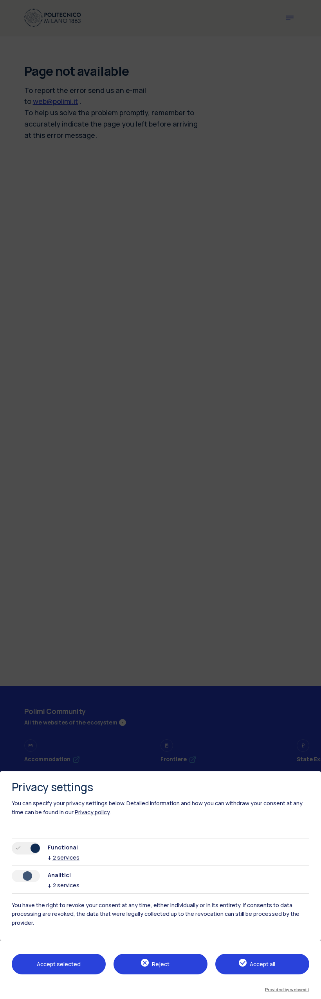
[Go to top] (310, 990)
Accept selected (59, 964)
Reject (161, 964)
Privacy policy (92, 812)
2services (63, 857)
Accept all (262, 964)
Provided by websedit (287, 989)
